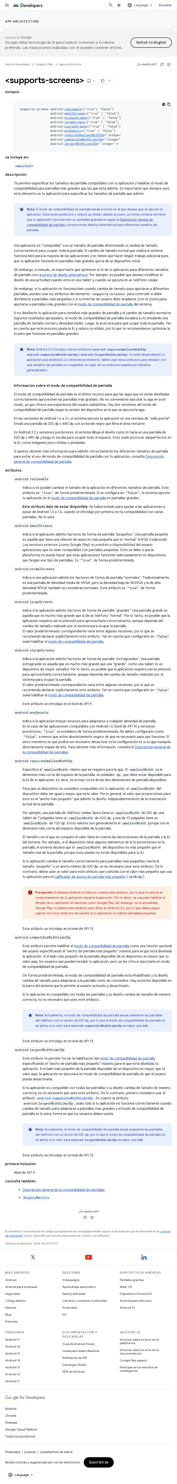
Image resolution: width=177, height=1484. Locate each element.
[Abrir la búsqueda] (110, 5)
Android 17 (12, 1340)
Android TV (127, 1308)
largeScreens (74, 122)
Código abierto (15, 1301)
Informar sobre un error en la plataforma (139, 1341)
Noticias (10, 1308)
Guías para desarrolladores (80, 1351)
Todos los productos (20, 1436)
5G (64, 1314)
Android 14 (12, 1360)
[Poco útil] (168, 64)
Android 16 (12, 1346)
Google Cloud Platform (21, 1429)
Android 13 (12, 1367)
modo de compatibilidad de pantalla (105, 304)
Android (10, 1280)
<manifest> (24, 166)
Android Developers (17, 64)
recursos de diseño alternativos (63, 275)
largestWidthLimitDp (81, 144)
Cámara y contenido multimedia (84, 1301)
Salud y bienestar (74, 1294)
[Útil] (162, 64)
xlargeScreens (75, 126)
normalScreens (75, 118)
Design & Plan (44, 64)
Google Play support (133, 1360)
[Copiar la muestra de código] (169, 104)
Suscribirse (99, 1462)
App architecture (22, 21)
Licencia (30, 1452)
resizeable (73, 109)
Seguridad (12, 1294)
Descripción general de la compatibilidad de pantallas (63, 1190)
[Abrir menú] (7, 5)
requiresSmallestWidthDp (84, 135)
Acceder (165, 5)
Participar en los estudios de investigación (139, 1369)
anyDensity (73, 131)
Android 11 (12, 1381)
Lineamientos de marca (56, 1452)
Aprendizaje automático (79, 1287)
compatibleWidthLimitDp (83, 139)
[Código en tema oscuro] (163, 104)
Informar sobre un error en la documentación (139, 1351)
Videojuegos (70, 1280)
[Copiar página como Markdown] (103, 81)
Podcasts (11, 1321)
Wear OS (126, 1287)
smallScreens (74, 113)
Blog (8, 1314)
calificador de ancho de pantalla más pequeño (90, 877)
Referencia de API (74, 1358)
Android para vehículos (135, 1301)
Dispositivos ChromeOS (136, 1294)
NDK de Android (73, 1372)
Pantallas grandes (132, 1280)
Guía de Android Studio (78, 1344)
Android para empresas (21, 1287)
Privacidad (69, 1308)
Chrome (10, 1416)
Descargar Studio (74, 1365)
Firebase (11, 1423)
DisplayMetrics (36, 1198)
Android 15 (12, 1353)
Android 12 (12, 1374)
